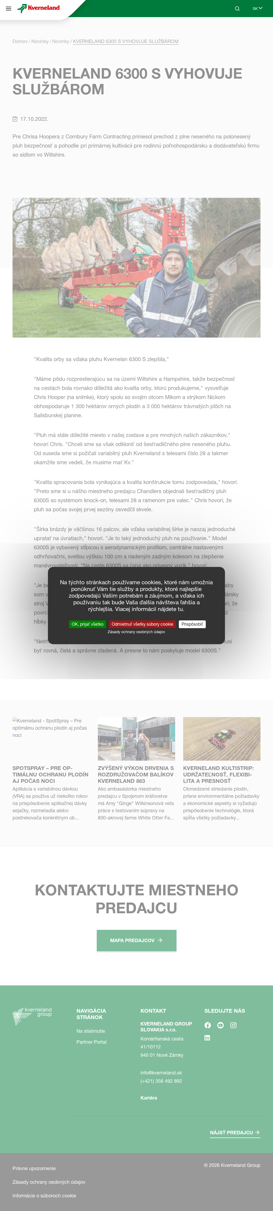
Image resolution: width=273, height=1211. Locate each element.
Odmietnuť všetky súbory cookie (142, 624)
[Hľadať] (233, 28)
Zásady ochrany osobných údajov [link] (136, 631)
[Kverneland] (38, 8)
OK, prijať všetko (87, 624)
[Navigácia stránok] (8, 8)
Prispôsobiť (192, 624)
